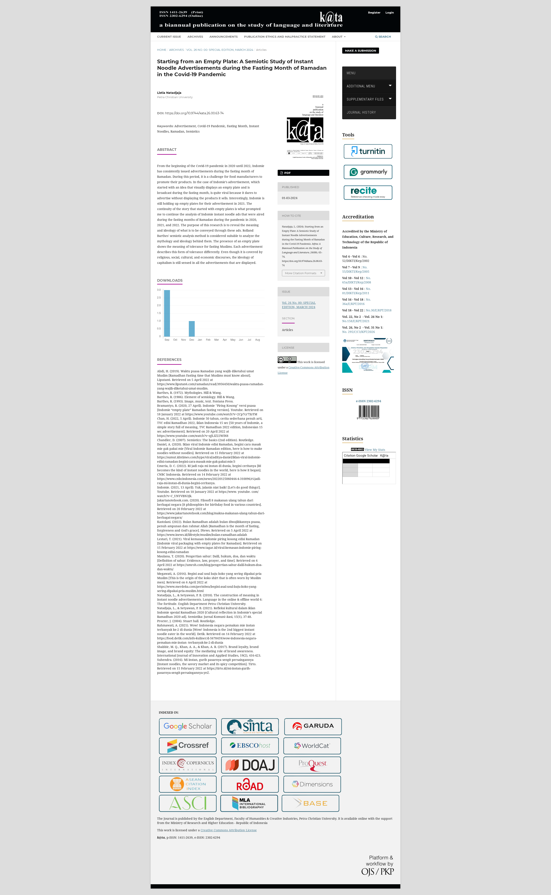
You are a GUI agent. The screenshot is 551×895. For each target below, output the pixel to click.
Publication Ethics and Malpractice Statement (284, 36)
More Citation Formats (300, 273)
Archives (195, 36)
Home (161, 49)
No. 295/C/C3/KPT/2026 (358, 332)
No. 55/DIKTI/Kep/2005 (355, 269)
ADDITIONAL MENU (361, 86)
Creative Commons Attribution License (229, 830)
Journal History (361, 112)
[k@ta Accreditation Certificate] (368, 371)
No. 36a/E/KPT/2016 (356, 301)
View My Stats (375, 450)
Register (374, 12)
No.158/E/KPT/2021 (356, 321)
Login (389, 12)
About (337, 36)
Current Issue (169, 36)
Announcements (223, 36)
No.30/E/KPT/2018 (379, 310)
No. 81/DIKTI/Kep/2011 (356, 291)
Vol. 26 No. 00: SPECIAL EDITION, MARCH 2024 (219, 49)
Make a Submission (360, 50)
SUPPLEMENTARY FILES (365, 99)
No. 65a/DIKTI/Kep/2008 (356, 280)
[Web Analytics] (357, 450)
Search (384, 36)
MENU (351, 73)
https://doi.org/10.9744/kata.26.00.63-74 (194, 113)
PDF (287, 173)
